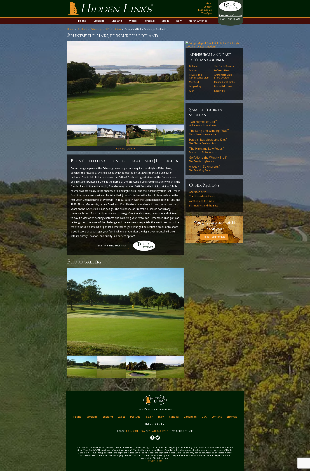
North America (198, 20)
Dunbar (193, 70)
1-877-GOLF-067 (135, 431)
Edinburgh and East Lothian (106, 29)
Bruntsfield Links (223, 86)
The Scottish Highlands (208, 159)
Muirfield (194, 81)
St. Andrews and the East (203, 205)
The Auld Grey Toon (204, 168)
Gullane (193, 66)
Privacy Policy (155, 460)
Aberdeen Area (197, 192)
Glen (191, 90)
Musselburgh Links (224, 81)
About (209, 3)
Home (70, 29)
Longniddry (195, 86)
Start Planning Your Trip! (112, 245)
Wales (133, 20)
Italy (179, 20)
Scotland (99, 20)
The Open (206, 13)
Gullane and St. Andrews (203, 123)
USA (204, 416)
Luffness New (221, 70)
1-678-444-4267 (158, 431)
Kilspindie (219, 90)
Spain (165, 20)
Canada (174, 416)
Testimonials (205, 9)
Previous (61, 82)
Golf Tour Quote (230, 17)
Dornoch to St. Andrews (206, 150)
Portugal (149, 20)
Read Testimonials (214, 236)
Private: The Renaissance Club (199, 76)
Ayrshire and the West (202, 201)
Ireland (82, 20)
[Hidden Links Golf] (110, 8)
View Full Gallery (125, 148)
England (117, 20)
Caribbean (190, 416)
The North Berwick (224, 66)
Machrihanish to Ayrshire (209, 132)
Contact (208, 6)
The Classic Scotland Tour (208, 141)
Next (189, 82)
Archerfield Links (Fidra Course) (223, 76)
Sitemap (232, 416)
